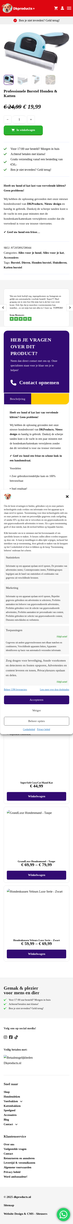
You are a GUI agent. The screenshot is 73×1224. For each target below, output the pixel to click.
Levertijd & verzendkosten (19, 1162)
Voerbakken (11, 1101)
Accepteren (36, 699)
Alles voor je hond (29, 252)
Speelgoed (9, 1110)
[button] (67, 496)
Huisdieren (60, 262)
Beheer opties (36, 721)
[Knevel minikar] (56, 8)
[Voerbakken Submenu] (21, 1101)
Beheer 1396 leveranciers (15, 689)
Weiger (36, 710)
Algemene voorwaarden (17, 1167)
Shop (7, 1092)
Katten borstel (13, 267)
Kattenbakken (12, 1106)
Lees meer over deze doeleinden (54, 689)
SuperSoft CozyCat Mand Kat (36, 782)
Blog (6, 1119)
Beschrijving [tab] (17, 398)
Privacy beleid (43, 729)
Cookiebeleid (29, 729)
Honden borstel (41, 262)
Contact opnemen (39, 382)
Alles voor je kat (53, 252)
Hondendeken (12, 1096)
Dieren (26, 262)
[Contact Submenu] (16, 1124)
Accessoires (11, 257)
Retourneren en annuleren (19, 1158)
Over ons (9, 1144)
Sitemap (9, 1205)
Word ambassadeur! (15, 1176)
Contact (8, 1124)
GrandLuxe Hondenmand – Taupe (36, 861)
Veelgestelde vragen (15, 1149)
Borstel (15, 262)
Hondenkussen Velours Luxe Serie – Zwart (36, 940)
